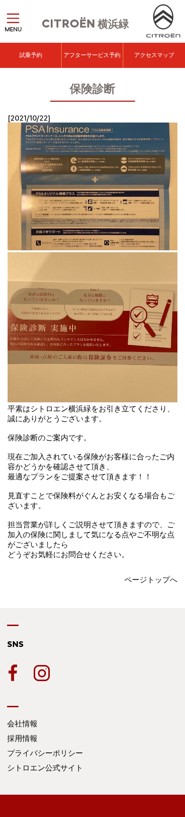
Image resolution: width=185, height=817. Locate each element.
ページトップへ (150, 579)
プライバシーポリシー (45, 753)
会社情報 (22, 723)
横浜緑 (85, 24)
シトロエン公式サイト (45, 767)
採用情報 (22, 738)
